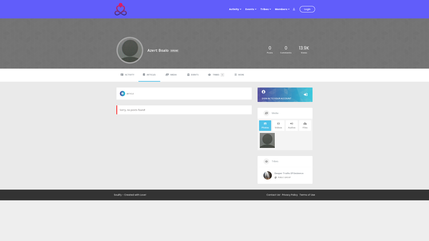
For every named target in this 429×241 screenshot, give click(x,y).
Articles (151, 74)
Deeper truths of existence (288, 173)
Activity (234, 9)
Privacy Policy (290, 195)
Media (173, 74)
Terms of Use (307, 195)
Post (127, 93)
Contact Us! (273, 195)
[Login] (294, 9)
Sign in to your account (276, 98)
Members (281, 9)
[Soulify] (120, 9)
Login (307, 9)
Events (249, 9)
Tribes (264, 9)
